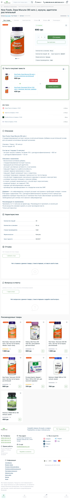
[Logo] (7, 2)
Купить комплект (53, 86)
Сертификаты (8, 462)
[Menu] (2, 2)
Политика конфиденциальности (13, 469)
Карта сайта (8, 475)
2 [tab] (17, 58)
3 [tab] (18, 58)
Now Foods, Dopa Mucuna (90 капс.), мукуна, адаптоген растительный (24, 75)
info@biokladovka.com (23, 446)
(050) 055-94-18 (6, 438)
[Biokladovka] (11, 429)
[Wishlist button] (66, 25)
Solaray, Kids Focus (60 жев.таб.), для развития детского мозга (33, 343)
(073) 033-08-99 (6, 442)
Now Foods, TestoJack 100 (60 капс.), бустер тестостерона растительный (11, 378)
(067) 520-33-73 (6, 440)
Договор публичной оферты (12, 467)
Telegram (59, 438)
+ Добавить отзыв (11, 255)
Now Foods (7, 15)
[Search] (32, 2)
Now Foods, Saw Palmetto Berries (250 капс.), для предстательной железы (25, 88)
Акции (6, 479)
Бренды (7, 477)
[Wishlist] (20, 322)
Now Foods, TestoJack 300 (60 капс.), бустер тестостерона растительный (57, 343)
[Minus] (38, 37)
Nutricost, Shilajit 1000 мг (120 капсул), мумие (57, 378)
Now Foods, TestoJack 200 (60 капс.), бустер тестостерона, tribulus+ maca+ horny (11, 343)
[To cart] (19, 351)
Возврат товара (9, 464)
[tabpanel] (17, 42)
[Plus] (44, 37)
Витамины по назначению (10, 6)
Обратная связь (9, 473)
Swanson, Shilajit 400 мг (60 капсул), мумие (10, 413)
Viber (58, 441)
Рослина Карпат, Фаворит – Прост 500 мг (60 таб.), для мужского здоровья (34, 378)
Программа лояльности (11, 471)
